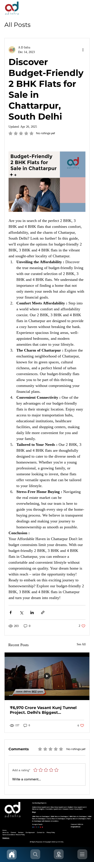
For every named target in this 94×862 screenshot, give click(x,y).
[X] (36, 826)
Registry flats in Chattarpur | (76, 819)
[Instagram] (34, 826)
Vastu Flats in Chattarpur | (56, 819)
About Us (5, 832)
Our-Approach (30, 832)
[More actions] (82, 49)
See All (81, 644)
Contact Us (40, 832)
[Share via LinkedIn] (32, 612)
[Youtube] (40, 826)
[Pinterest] (42, 826)
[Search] (35, 854)
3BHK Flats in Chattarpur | (78, 816)
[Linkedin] (38, 826)
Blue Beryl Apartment (59, 807)
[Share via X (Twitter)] (21, 612)
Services (20, 832)
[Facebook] (33, 826)
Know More (79, 809)
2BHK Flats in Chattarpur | (41, 816)
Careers (13, 832)
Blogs (34, 812)
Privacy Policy (51, 832)
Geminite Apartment (53, 809)
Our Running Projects (39, 803)
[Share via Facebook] (11, 612)
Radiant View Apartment (77, 807)
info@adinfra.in (75, 827)
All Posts (17, 24)
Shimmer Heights (38, 809)
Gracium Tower (68, 809)
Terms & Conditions (8, 835)
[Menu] (82, 854)
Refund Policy (20, 835)
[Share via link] (43, 612)
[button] (59, 854)
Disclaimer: (5, 838)
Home (4, 830)
